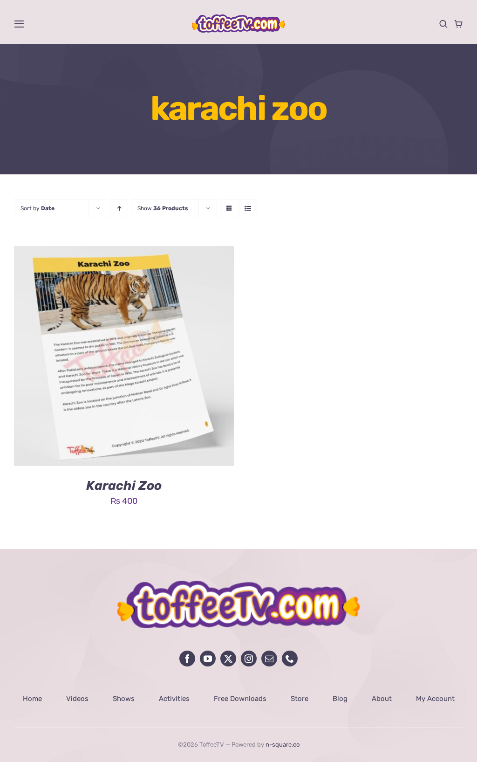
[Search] (443, 24)
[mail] (269, 658)
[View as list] (247, 208)
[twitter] (228, 658)
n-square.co (283, 744)
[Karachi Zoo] (124, 253)
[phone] (290, 658)
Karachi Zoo (124, 485)
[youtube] (208, 658)
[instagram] (249, 658)
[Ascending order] (119, 208)
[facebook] (187, 658)
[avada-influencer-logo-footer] (238, 585)
